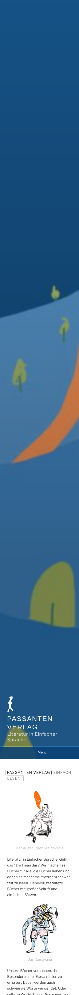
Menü (42, 752)
